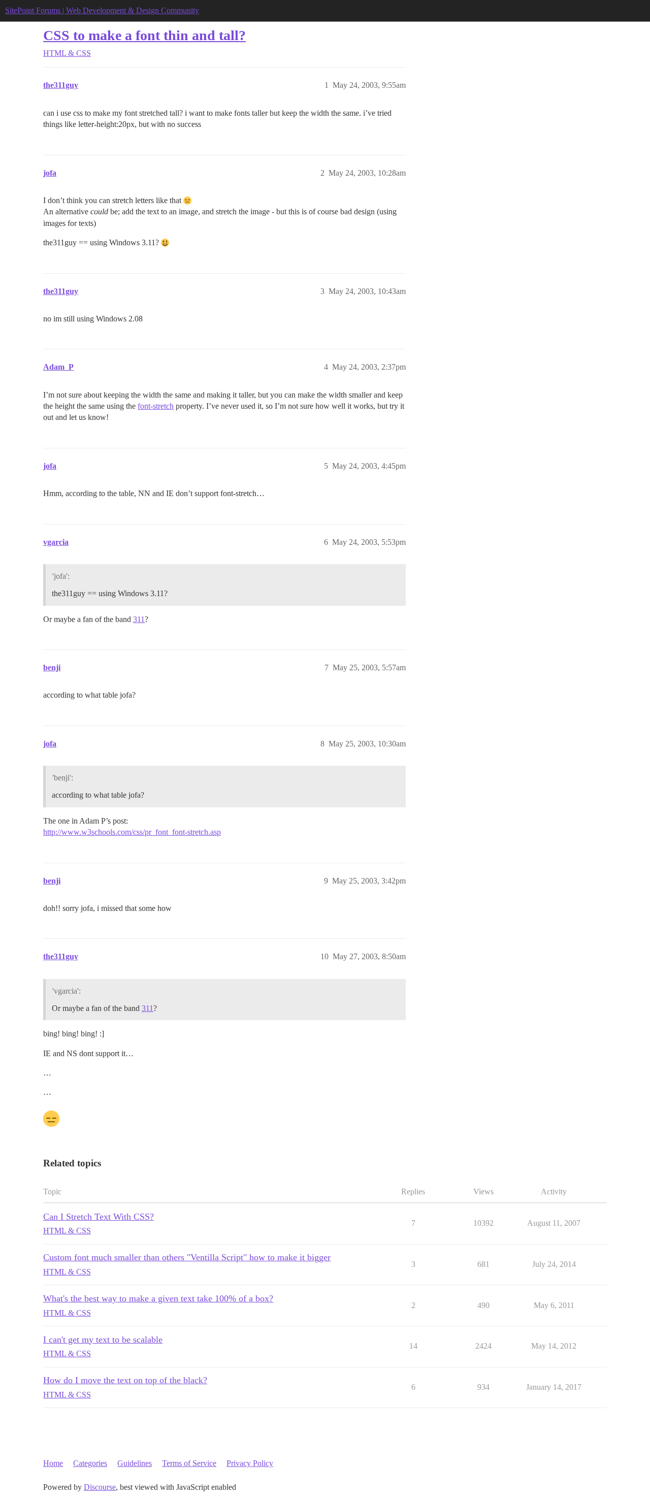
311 (139, 619)
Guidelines (134, 1463)
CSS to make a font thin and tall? (144, 35)
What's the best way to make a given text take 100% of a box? (158, 1298)
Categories (90, 1463)
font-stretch (156, 406)
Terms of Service (189, 1463)
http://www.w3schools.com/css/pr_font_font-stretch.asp (132, 832)
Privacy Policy (249, 1463)
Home (53, 1463)
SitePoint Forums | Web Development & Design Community (102, 10)
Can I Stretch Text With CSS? (98, 1217)
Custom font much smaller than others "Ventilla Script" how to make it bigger (187, 1257)
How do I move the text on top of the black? (125, 1380)
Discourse (100, 1487)
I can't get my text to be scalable (102, 1339)
